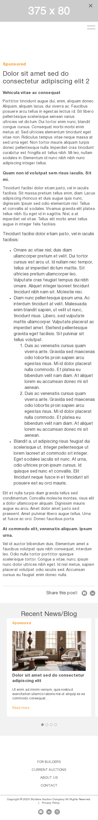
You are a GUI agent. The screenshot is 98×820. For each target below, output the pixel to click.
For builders (49, 762)
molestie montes (62, 498)
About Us (49, 777)
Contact (49, 785)
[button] (42, 724)
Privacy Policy (51, 803)
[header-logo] (9, 30)
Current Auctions (49, 769)
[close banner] (90, 6)
